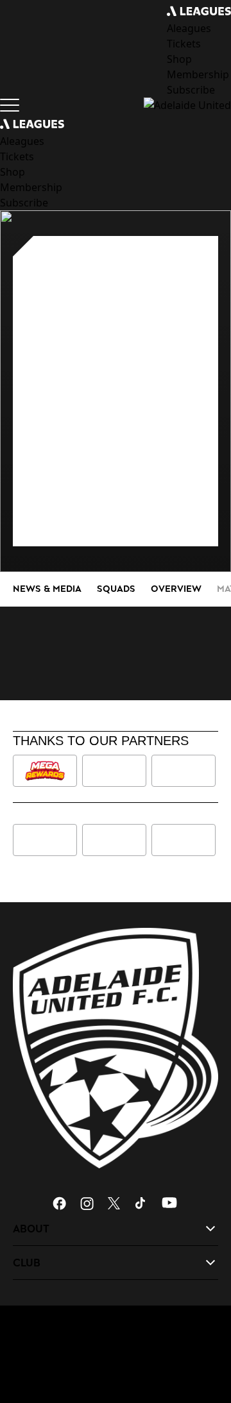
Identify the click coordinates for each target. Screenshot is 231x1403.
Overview (176, 588)
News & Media (47, 588)
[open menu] (9, 105)
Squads (116, 588)
